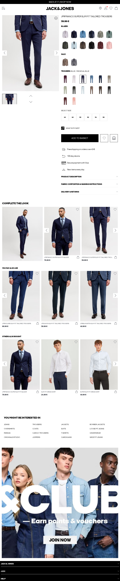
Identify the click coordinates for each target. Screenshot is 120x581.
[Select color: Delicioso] (83, 45)
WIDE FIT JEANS (96, 437)
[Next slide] (115, 230)
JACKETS (65, 424)
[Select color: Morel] (65, 62)
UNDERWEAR (95, 433)
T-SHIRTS (64, 433)
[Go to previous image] (30, 96)
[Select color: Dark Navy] (91, 34)
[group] (62, 235)
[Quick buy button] (78, 257)
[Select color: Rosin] (65, 45)
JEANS (6, 424)
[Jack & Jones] (60, 10)
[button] (64, 117)
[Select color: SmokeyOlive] (100, 34)
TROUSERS (37, 424)
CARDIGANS (66, 437)
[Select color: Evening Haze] (65, 34)
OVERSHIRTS (9, 429)
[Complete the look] (56, 18)
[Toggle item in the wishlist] (104, 138)
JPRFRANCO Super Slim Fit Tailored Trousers (86, 16)
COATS (35, 429)
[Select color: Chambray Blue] (74, 45)
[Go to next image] (30, 102)
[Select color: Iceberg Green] (65, 90)
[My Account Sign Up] (60, 503)
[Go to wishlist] (110, 9)
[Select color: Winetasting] (65, 79)
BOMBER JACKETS (97, 424)
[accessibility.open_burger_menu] (3, 8)
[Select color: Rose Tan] (109, 45)
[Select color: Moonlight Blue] (83, 34)
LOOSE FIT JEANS (97, 429)
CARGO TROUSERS (40, 433)
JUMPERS (36, 437)
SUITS (63, 429)
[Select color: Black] (91, 45)
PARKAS (7, 433)
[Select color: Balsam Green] (109, 34)
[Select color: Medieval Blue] (74, 34)
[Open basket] (116, 8)
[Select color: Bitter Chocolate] (100, 45)
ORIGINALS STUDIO (12, 437)
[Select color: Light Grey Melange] (74, 62)
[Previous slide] (46, 230)
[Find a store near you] (100, 9)
